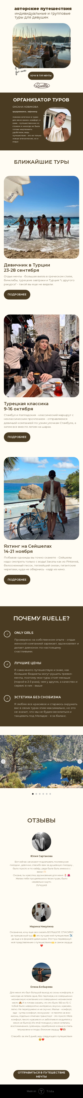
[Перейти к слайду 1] (33, 794)
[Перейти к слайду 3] (40, 794)
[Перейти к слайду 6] (50, 794)
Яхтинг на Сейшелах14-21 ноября (28, 549)
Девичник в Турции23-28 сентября (27, 267)
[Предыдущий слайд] (3, 761)
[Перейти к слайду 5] (46, 794)
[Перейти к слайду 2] (36, 794)
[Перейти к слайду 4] (43, 794)
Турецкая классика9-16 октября (26, 406)
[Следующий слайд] (79, 761)
